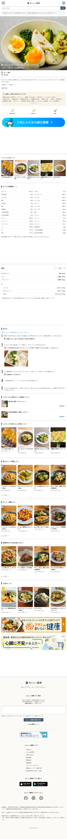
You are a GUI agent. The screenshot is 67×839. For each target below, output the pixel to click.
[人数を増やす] (64, 268)
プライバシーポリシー (32, 765)
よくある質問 (31, 724)
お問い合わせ (28, 703)
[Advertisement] (33, 140)
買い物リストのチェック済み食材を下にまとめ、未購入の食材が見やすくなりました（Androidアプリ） (29, 13)
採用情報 (28, 763)
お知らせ (28, 749)
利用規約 (28, 757)
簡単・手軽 (4, 88)
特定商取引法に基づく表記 (34, 771)
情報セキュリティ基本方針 (34, 768)
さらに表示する (33, 103)
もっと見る (4, 495)
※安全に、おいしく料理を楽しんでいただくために (14, 332)
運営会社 (28, 760)
